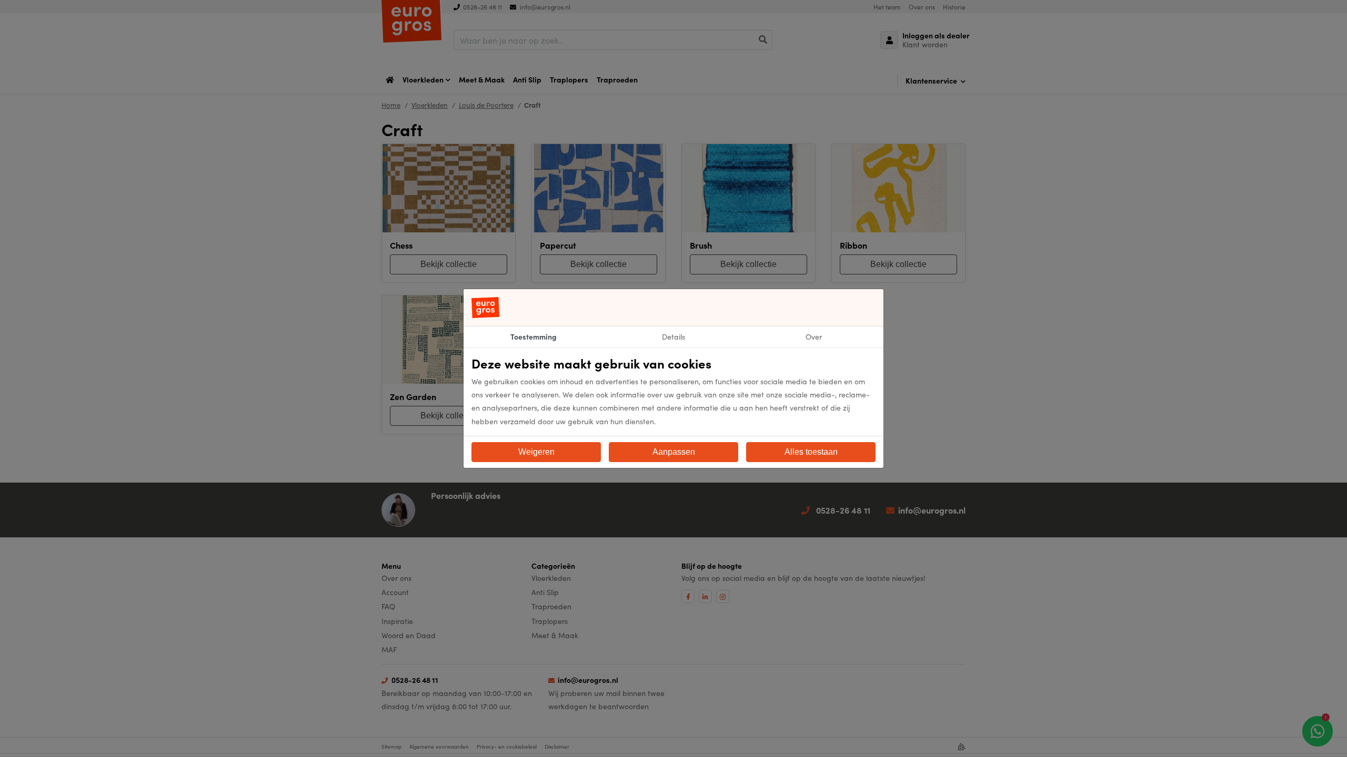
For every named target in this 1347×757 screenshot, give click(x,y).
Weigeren (536, 451)
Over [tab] (814, 336)
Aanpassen (673, 451)
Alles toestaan (811, 451)
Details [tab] (673, 336)
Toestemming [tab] (533, 336)
